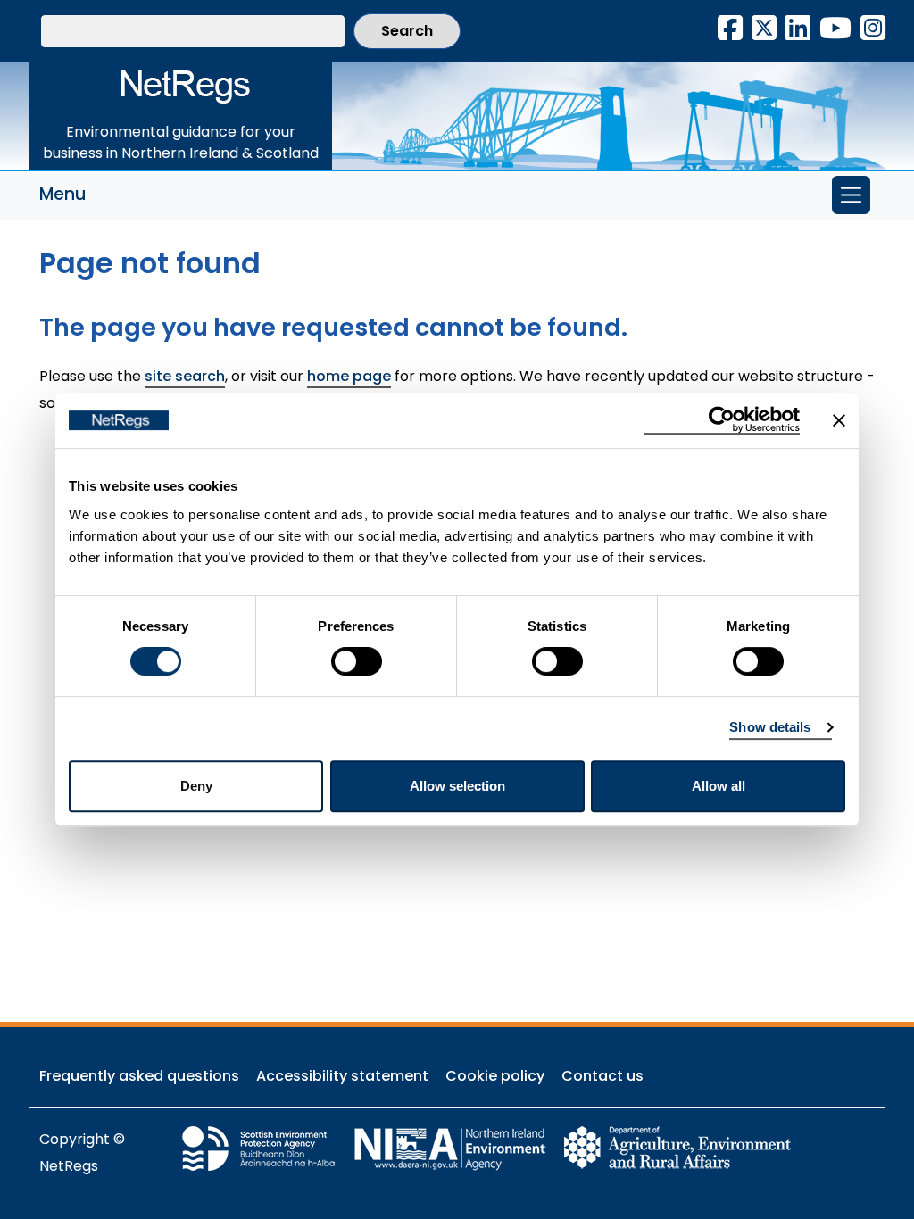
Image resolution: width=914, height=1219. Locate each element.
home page (349, 376)
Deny (196, 785)
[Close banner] (839, 420)
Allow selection (457, 785)
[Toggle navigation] (851, 195)
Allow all (718, 785)
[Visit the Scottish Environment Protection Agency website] (267, 1147)
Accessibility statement (342, 1076)
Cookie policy (494, 1076)
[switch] (356, 661)
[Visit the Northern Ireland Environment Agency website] (458, 1147)
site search (185, 376)
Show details (769, 726)
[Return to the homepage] (180, 87)
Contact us (602, 1076)
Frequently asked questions (139, 1076)
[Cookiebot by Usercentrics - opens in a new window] (722, 420)
